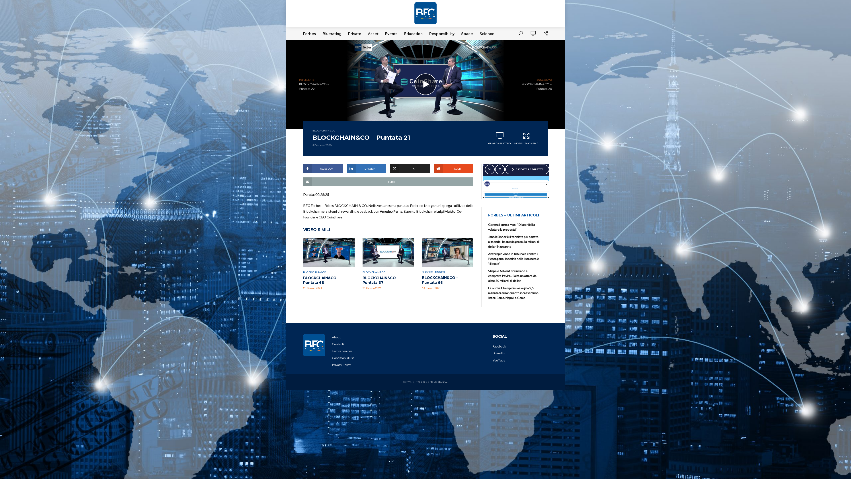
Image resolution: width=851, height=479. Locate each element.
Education (413, 34)
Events (391, 34)
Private (354, 34)
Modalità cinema (526, 143)
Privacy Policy (341, 365)
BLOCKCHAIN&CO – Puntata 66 (440, 280)
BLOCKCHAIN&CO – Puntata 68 (321, 280)
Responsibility (442, 34)
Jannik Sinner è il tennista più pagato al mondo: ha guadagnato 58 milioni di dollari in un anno (513, 241)
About (336, 337)
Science (487, 34)
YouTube (499, 360)
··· (502, 34)
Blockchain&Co (324, 130)
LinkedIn (499, 353)
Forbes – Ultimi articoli (513, 215)
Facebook (499, 346)
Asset (373, 34)
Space (467, 34)
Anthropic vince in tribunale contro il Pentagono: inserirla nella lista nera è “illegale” (513, 258)
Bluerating (332, 34)
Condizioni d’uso (343, 358)
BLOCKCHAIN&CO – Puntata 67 (381, 280)
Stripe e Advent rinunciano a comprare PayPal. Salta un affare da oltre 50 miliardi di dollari (512, 276)
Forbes (309, 34)
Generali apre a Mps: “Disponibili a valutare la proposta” (511, 227)
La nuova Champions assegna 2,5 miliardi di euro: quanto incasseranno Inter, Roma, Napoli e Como (513, 293)
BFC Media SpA (437, 382)
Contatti (338, 344)
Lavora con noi (342, 351)
